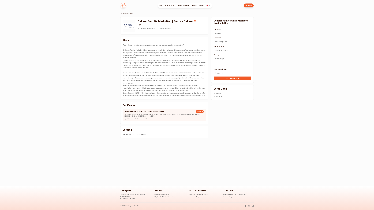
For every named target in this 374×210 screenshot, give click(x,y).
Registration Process (183, 5)
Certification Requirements (197, 197)
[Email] (253, 206)
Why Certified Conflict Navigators (164, 197)
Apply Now (248, 5)
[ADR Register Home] (123, 5)
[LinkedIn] (249, 206)
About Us (195, 5)
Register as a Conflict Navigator (198, 194)
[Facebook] (246, 206)
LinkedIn (218, 93)
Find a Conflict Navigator (167, 5)
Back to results (128, 13)
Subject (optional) (219, 46)
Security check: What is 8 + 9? (223, 69)
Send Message (234, 78)
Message (217, 55)
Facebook (219, 96)
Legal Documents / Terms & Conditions (235, 194)
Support (201, 5)
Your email (217, 38)
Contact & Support (228, 197)
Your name (217, 29)
